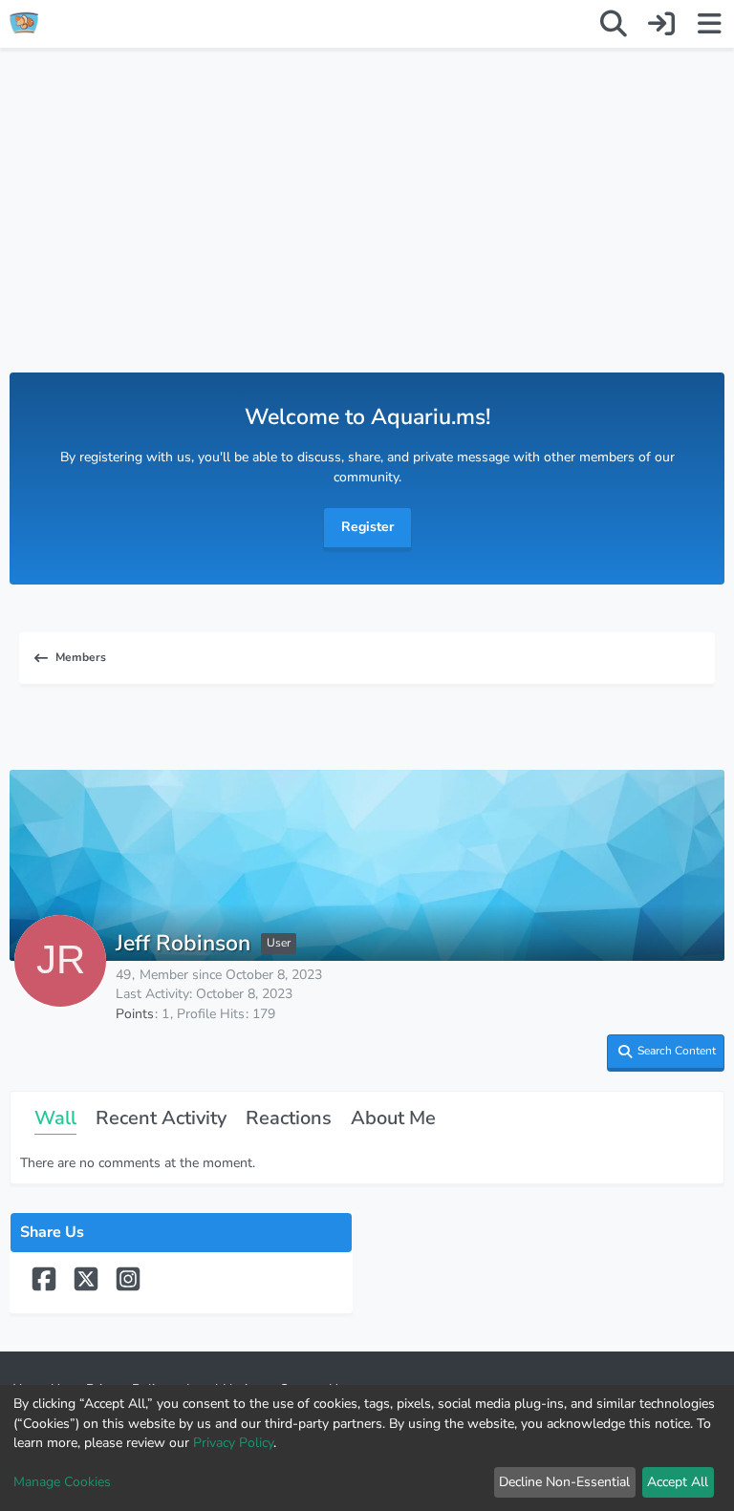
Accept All (677, 1482)
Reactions (289, 1118)
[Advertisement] (367, 229)
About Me (393, 1118)
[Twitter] (88, 1288)
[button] (665, 1053)
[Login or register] (661, 24)
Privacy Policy (233, 1443)
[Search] (613, 24)
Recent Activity (161, 1118)
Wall (55, 1118)
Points (135, 1014)
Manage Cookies (62, 1482)
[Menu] (709, 24)
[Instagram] (128, 1288)
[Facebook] (46, 1288)
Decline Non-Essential (564, 1482)
